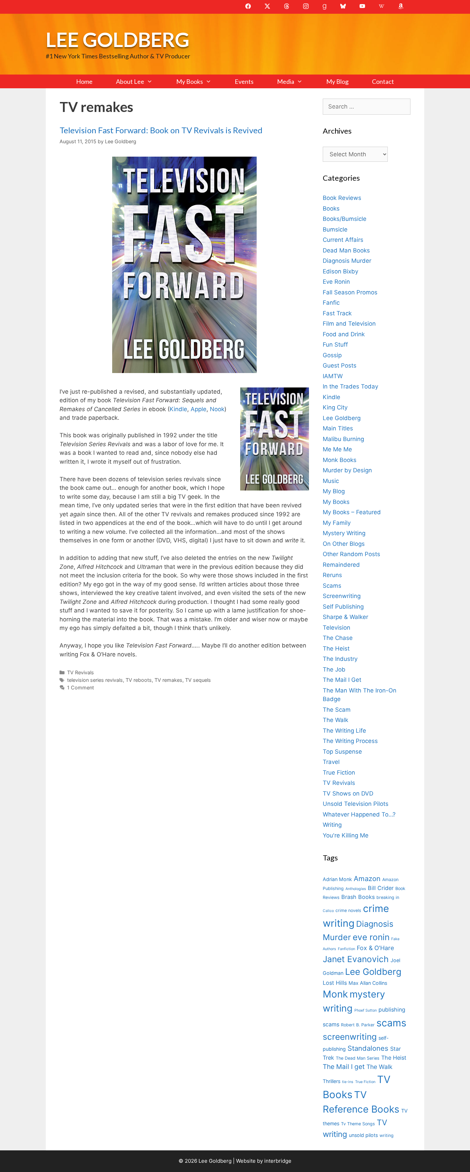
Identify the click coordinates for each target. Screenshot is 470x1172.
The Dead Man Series (358, 1058)
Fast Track (337, 313)
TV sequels (198, 680)
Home (84, 81)
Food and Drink (344, 334)
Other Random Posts (351, 554)
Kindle (178, 409)
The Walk (335, 720)
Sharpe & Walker (345, 616)
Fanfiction (346, 949)
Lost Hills (335, 982)
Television (336, 627)
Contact (383, 81)
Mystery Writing (344, 533)
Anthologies (355, 889)
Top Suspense (342, 751)
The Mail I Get (342, 679)
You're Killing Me (345, 835)
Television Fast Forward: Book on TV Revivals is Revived (161, 130)
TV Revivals (80, 672)
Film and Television (349, 323)
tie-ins (347, 1082)
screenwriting (350, 1037)
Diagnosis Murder (347, 260)
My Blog (337, 81)
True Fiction (339, 772)
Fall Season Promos (350, 292)
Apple (198, 409)
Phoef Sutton (365, 1010)
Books (331, 208)
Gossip (332, 355)
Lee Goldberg (117, 39)
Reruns (332, 575)
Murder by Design (347, 470)
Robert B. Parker (358, 1024)
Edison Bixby (340, 271)
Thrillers (331, 1081)
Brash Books (358, 896)
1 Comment (80, 687)
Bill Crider (381, 887)
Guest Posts (339, 365)
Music (331, 480)
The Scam (337, 709)
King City (335, 407)
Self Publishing (343, 606)
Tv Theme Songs (358, 1123)
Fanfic (331, 302)
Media (285, 81)
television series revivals (95, 680)
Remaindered (341, 564)
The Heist (336, 648)
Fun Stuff (335, 344)
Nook (217, 409)
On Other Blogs (344, 543)
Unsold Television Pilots (355, 803)
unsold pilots (363, 1135)
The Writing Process (350, 740)
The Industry (340, 658)
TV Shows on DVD (348, 793)
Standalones (368, 1048)
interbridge (277, 1161)
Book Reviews (342, 197)
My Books (189, 81)
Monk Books (339, 460)
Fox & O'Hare (375, 947)
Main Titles (338, 428)
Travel (331, 761)
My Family (337, 522)
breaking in (387, 897)
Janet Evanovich (356, 959)
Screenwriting (342, 596)
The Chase (338, 637)
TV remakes (168, 680)
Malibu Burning (343, 439)
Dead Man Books (346, 250)
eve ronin (371, 937)
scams (391, 1023)
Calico (328, 911)
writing (387, 1135)
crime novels (348, 910)
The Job (334, 669)
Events (244, 81)
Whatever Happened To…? (359, 814)
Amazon (367, 878)
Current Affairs (343, 239)
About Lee (130, 81)
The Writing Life (344, 730)
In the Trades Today (350, 386)
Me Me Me (337, 449)
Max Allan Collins (368, 983)
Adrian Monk (337, 879)
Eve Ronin (336, 281)
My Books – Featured (352, 512)
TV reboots (139, 680)
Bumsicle (335, 229)
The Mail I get (344, 1067)
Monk (335, 994)
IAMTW (333, 376)
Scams (332, 585)
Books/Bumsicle (344, 218)
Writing (332, 824)
